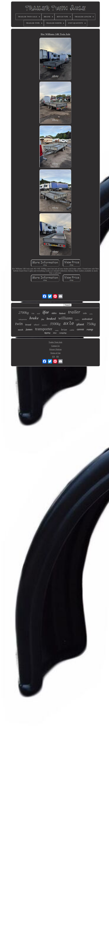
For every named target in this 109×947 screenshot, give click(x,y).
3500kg (55, 323)
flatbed (62, 313)
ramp (90, 329)
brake (34, 317)
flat (42, 319)
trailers (77, 319)
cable (72, 330)
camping (62, 333)
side (85, 313)
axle (68, 323)
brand (28, 324)
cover (80, 329)
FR (57, 357)
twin (19, 323)
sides (54, 313)
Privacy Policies (55, 349)
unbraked (87, 319)
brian (64, 329)
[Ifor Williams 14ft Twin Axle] (55, 59)
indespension (23, 319)
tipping (47, 333)
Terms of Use (55, 353)
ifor (46, 312)
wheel (36, 324)
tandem (44, 325)
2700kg (23, 313)
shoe (54, 333)
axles (91, 314)
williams (65, 318)
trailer (74, 312)
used (38, 314)
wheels (56, 330)
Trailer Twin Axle (55, 342)
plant (80, 324)
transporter (43, 329)
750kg (91, 324)
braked (51, 318)
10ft (32, 314)
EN (53, 357)
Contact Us (55, 346)
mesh (20, 329)
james (29, 329)
